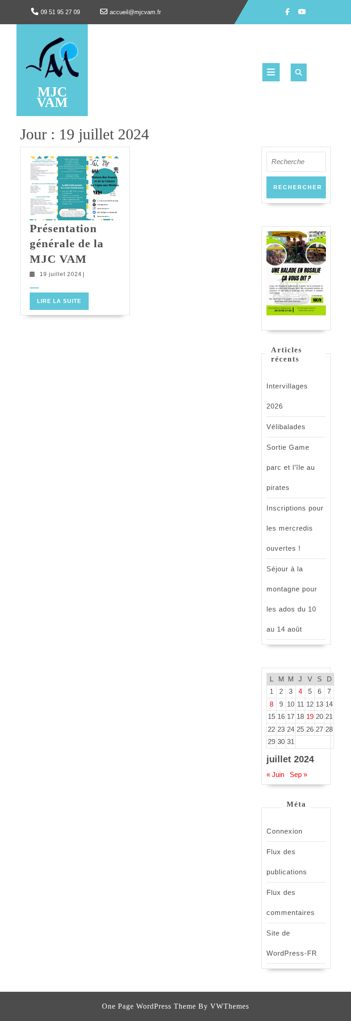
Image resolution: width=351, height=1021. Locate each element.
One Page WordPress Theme (149, 1006)
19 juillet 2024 (61, 274)
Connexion (284, 831)
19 (310, 716)
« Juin (275, 774)
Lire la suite (63, 303)
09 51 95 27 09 (60, 12)
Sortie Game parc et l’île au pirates (290, 467)
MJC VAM (52, 97)
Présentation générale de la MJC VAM (67, 243)
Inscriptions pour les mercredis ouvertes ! (295, 528)
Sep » (298, 774)
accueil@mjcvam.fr (135, 12)
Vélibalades (286, 427)
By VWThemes (223, 1006)
